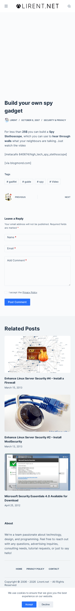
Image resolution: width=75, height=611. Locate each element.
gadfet (12, 181)
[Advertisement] (37, 51)
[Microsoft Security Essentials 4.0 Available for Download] (37, 472)
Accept (29, 604)
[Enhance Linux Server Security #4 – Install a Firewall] (37, 354)
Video (54, 181)
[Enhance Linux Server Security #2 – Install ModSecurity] (37, 413)
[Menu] (6, 6)
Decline (46, 604)
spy (40, 181)
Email (11, 248)
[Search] (69, 6)
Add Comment (17, 260)
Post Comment (17, 302)
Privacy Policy (29, 292)
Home (19, 569)
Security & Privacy (55, 120)
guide (26, 181)
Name (11, 237)
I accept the (23, 292)
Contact (54, 569)
